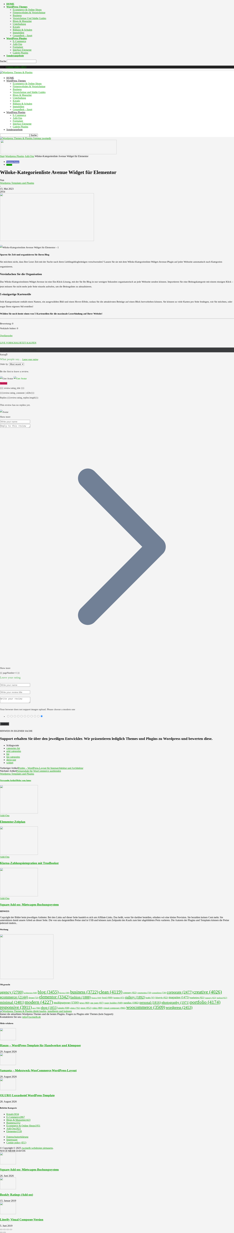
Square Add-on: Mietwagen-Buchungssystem (29, 904)
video (97, 1008)
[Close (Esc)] (1, 1229)
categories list (13, 748)
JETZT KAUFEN (27, 342)
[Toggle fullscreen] (7, 1229)
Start (2, 156)
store (86, 1008)
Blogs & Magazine (22, 21)
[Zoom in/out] (11, 1229)
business (84, 991)
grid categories (13, 751)
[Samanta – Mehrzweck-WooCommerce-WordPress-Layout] (8, 1064)
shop (49, 1008)
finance (96, 998)
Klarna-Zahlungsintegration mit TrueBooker (29, 863)
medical (222, 998)
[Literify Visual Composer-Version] (8, 1213)
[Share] (4, 1229)
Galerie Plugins (20, 52)
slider (75, 1008)
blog (48, 992)
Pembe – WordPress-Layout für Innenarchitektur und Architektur (50, 768)
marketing (197, 997)
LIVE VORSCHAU (9, 342)
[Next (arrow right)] (4, 1232)
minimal (12, 1002)
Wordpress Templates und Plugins (17, 183)
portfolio (205, 1002)
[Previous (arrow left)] (1, 1232)
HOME (10, 4)
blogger (64, 993)
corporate (180, 992)
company (130, 992)
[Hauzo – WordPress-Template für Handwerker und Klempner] (8, 1039)
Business (17, 15)
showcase (11, 759)
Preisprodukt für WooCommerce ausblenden (38, 771)
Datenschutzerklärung (17, 1136)
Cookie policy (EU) (16, 67)
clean (110, 991)
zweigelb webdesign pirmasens (37, 1148)
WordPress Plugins (16, 38)
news (85, 1003)
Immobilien (18, 32)
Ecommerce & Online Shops (27, 9)
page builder (113, 1003)
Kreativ (16, 27)
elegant (34, 998)
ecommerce (14, 997)
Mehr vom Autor (23, 780)
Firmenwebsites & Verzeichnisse (29, 12)
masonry (210, 998)
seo (36, 1008)
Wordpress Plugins (14, 156)
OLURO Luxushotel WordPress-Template (27, 1095)
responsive (16, 1007)
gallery (135, 997)
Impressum (11, 1139)
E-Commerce (19, 41)
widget (9, 762)
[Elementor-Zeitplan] (19, 812)
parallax (131, 1002)
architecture (30, 993)
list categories (13, 757)
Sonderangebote (15, 55)
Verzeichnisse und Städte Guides (29, 18)
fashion (80, 997)
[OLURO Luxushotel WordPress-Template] (8, 1089)
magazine (179, 997)
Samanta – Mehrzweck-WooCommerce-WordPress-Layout (38, 1070)
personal (150, 1002)
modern (39, 1002)
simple (64, 1008)
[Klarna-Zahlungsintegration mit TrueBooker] (19, 854)
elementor (54, 997)
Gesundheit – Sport (22, 35)
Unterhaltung (19, 24)
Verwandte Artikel (8, 780)
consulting (159, 993)
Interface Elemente (22, 50)
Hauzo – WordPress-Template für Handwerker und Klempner (40, 1045)
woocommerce (145, 1007)
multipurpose (66, 1002)
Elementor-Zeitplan (12, 821)
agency (11, 992)
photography (175, 1002)
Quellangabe (6, 335)
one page (97, 1003)
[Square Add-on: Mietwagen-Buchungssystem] (19, 895)
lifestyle (161, 997)
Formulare (18, 47)
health (150, 998)
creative (207, 991)
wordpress (179, 1007)
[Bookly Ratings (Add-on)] (8, 1188)
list (7, 754)
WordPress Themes (16, 6)
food (107, 997)
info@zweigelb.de (31, 1017)
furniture (118, 998)
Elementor (14, 1131)
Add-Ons (17, 44)
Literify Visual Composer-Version (21, 1219)
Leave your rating (30, 359)
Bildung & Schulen (22, 29)
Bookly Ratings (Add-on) (16, 1194)
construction (144, 993)
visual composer (114, 1007)
